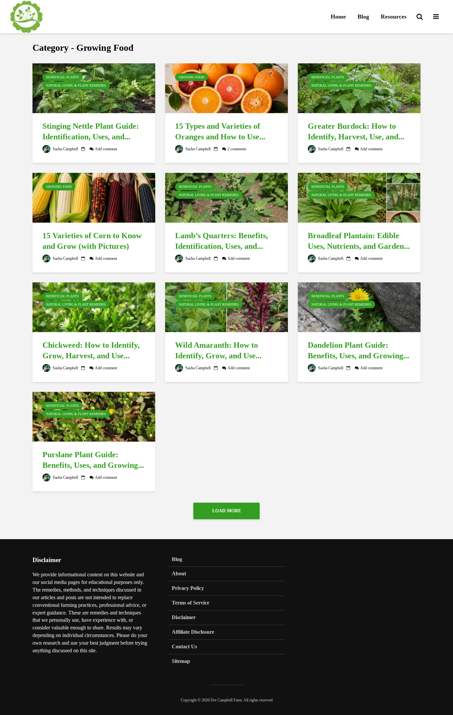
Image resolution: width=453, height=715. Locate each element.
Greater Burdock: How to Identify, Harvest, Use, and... (356, 131)
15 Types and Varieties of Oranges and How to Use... (220, 131)
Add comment (106, 149)
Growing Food (191, 77)
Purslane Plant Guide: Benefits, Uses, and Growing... (93, 460)
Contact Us (184, 646)
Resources (394, 16)
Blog (363, 16)
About (179, 573)
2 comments (236, 149)
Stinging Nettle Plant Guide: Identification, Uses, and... (90, 131)
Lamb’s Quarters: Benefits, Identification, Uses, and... (221, 241)
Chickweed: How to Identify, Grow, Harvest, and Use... (91, 350)
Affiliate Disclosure (193, 632)
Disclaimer (184, 617)
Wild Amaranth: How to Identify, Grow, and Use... (218, 350)
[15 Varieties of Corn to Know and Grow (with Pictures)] (93, 197)
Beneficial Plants (62, 77)
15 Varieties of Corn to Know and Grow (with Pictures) (92, 241)
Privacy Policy (188, 588)
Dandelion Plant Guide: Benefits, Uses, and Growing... (358, 350)
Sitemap (181, 661)
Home (338, 16)
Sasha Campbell (65, 149)
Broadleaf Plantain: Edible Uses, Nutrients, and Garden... (359, 241)
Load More (226, 510)
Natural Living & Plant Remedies (76, 85)
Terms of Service (190, 603)
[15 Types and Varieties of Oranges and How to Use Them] (226, 87)
